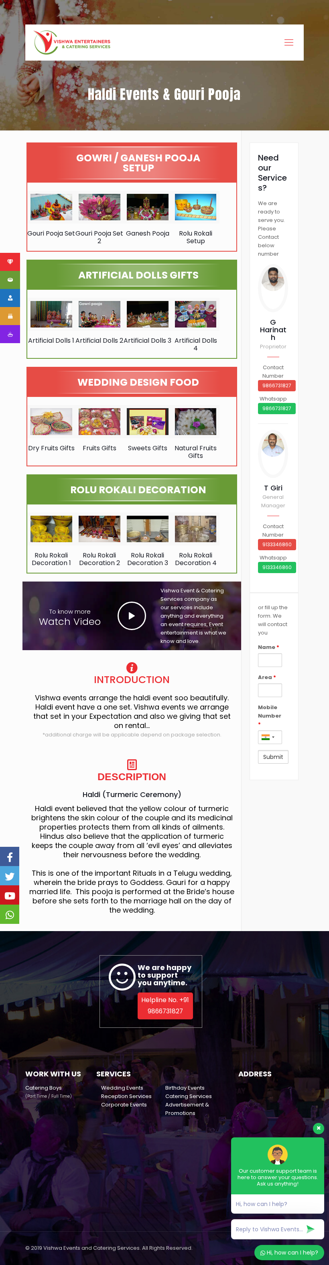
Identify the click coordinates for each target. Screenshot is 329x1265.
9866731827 (276, 385)
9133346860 (277, 544)
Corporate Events (124, 1104)
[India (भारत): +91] (267, 737)
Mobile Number (269, 716)
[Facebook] (9, 856)
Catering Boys (43, 1088)
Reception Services (126, 1096)
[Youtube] (9, 895)
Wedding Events (122, 1088)
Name (268, 647)
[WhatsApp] (9, 914)
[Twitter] (9, 875)
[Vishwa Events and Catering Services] (71, 42)
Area (267, 677)
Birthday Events (185, 1088)
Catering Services (188, 1096)
